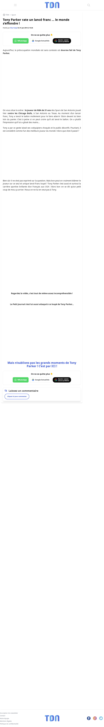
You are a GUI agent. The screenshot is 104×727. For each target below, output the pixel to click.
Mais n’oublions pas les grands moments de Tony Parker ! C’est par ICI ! (42, 364)
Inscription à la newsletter (9, 713)
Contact (2, 716)
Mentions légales (6, 721)
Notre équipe (4, 718)
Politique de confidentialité (9, 724)
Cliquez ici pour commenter (17, 396)
